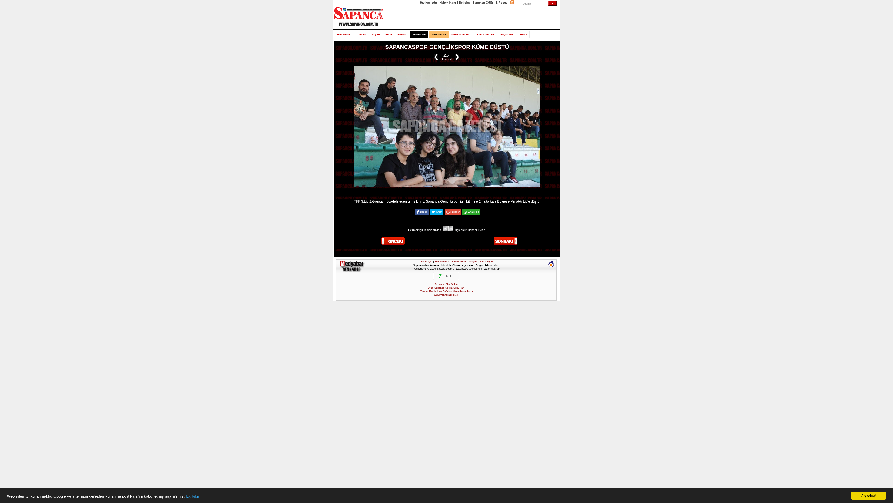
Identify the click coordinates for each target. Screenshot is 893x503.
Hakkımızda (428, 2)
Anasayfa (426, 261)
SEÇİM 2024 (507, 34)
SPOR (388, 34)
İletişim (464, 2)
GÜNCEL (361, 34)
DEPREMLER (438, 34)
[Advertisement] (471, 16)
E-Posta (501, 2)
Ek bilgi (192, 496)
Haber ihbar (448, 2)
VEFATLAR (419, 34)
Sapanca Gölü (483, 2)
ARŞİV (523, 34)
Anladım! (868, 496)
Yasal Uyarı (486, 261)
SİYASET (402, 34)
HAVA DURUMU (460, 34)
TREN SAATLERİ (485, 34)
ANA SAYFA (343, 34)
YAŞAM (375, 34)
